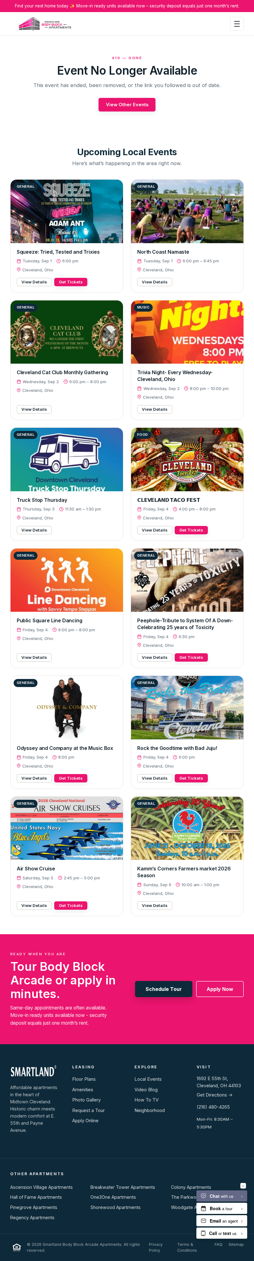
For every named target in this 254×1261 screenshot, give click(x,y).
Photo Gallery (86, 1100)
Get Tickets (71, 281)
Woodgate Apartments (195, 1207)
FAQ (218, 1244)
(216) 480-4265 (213, 1107)
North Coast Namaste (163, 252)
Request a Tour (88, 1110)
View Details (34, 281)
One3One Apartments (113, 1197)
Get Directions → (215, 1095)
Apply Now (220, 989)
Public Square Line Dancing (49, 620)
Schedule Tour (164, 989)
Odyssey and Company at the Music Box (65, 748)
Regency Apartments (32, 1217)
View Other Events (127, 104)
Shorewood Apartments (115, 1207)
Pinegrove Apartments (33, 1207)
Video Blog (146, 1089)
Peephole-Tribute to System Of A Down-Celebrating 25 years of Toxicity (185, 623)
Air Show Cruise (36, 868)
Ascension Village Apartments (41, 1187)
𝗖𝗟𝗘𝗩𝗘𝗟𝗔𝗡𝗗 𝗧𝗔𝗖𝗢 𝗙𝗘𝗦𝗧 (168, 500)
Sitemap (236, 1244)
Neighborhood (149, 1110)
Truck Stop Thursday (42, 500)
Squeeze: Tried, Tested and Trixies (58, 252)
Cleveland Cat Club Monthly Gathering (62, 372)
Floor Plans (84, 1079)
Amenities (82, 1089)
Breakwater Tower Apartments (122, 1187)
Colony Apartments (191, 1187)
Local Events (148, 1079)
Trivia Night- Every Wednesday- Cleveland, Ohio (174, 375)
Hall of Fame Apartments (36, 1197)
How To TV (146, 1100)
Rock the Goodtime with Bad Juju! (177, 748)
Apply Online (85, 1120)
